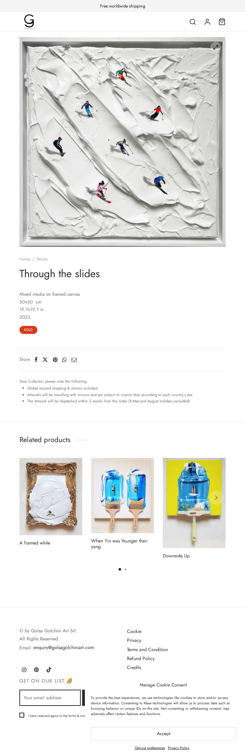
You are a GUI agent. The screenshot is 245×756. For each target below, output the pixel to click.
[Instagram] (24, 670)
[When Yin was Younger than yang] (122, 495)
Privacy (134, 640)
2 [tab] (125, 569)
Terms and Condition (147, 649)
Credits (134, 667)
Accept (163, 733)
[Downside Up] (194, 503)
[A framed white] (50, 496)
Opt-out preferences (150, 748)
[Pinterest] (55, 360)
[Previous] (29, 497)
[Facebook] (36, 360)
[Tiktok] (49, 670)
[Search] (192, 21)
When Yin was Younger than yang (119, 543)
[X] (45, 360)
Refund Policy (141, 658)
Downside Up (176, 555)
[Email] (74, 360)
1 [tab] (120, 569)
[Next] (216, 497)
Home (24, 259)
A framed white (34, 542)
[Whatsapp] (64, 360)
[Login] (207, 21)
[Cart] (222, 21)
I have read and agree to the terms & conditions (61, 715)
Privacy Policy (178, 748)
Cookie (134, 631)
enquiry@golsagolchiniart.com (63, 647)
